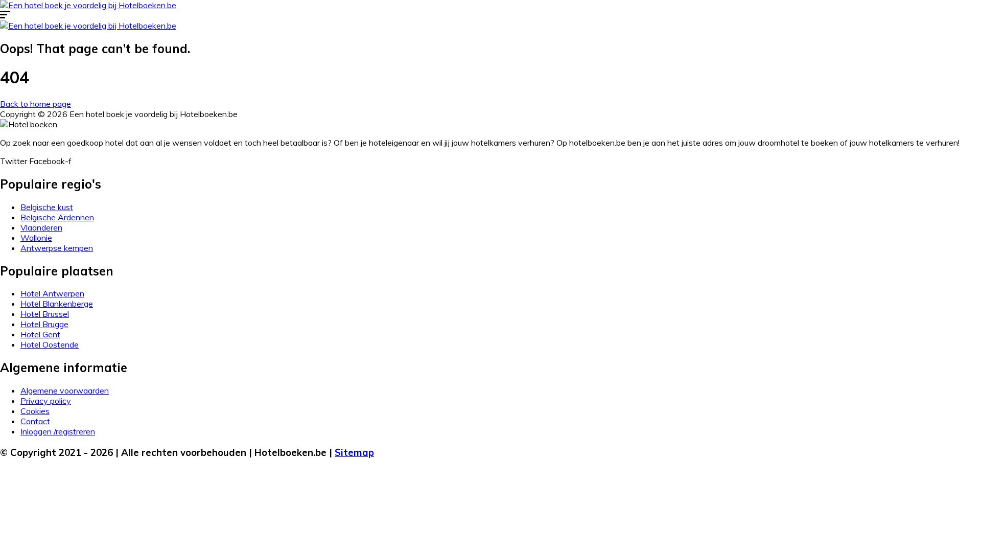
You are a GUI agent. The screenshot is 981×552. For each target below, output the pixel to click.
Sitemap (354, 452)
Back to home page (35, 104)
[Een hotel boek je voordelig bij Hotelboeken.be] (88, 5)
